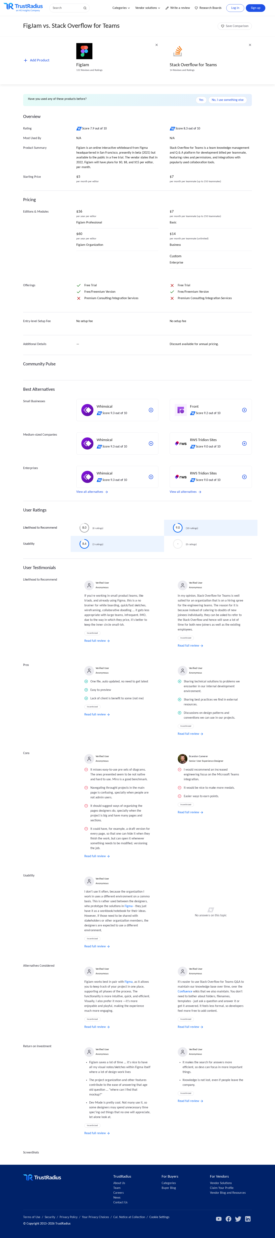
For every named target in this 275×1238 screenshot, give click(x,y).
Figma (129, 906)
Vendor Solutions (221, 1183)
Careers (118, 1193)
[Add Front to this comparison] (244, 410)
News (116, 1197)
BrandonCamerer (198, 756)
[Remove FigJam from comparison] (156, 45)
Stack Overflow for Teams (193, 65)
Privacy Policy (69, 1217)
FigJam (82, 65)
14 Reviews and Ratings (182, 70)
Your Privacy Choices (95, 1217)
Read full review (95, 641)
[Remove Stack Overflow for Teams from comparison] (250, 45)
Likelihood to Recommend (40, 527)
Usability (28, 544)
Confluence (185, 991)
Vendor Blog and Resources (228, 1193)
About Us (119, 1183)
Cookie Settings (159, 1217)
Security (50, 1217)
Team (117, 1188)
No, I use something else (228, 100)
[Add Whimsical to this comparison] (151, 410)
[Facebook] (228, 1219)
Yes (201, 100)
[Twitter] (238, 1219)
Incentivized (92, 633)
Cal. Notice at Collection (129, 1217)
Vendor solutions (146, 8)
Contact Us (120, 1202)
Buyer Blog (169, 1188)
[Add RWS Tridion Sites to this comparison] (244, 443)
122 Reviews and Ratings (89, 70)
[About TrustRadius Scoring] (79, 128)
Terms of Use (31, 1217)
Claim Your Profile (222, 1188)
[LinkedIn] (248, 1219)
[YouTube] (219, 1219)
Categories (120, 8)
